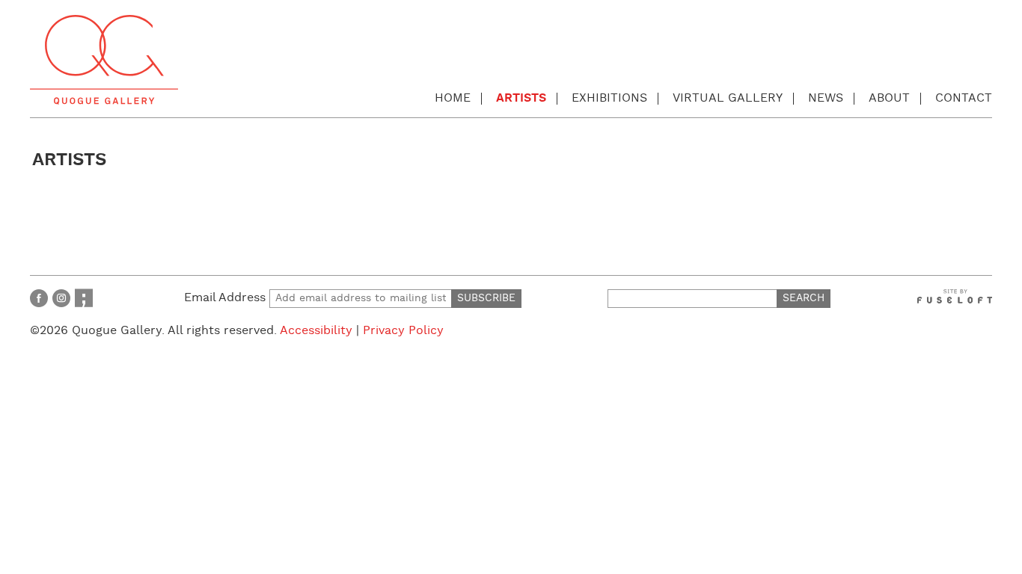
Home (453, 98)
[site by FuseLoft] (954, 296)
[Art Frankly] (84, 297)
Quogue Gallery (104, 60)
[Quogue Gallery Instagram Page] (61, 297)
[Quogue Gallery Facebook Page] (39, 297)
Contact (963, 98)
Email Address (226, 298)
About (889, 98)
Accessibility (316, 331)
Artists (521, 98)
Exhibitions (609, 98)
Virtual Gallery (728, 98)
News (825, 98)
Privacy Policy (403, 331)
